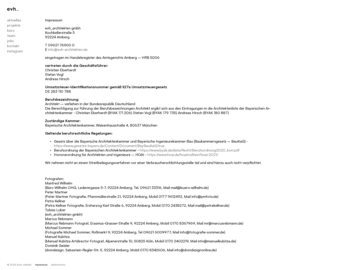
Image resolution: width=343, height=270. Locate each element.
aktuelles (14, 20)
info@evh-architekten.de (68, 49)
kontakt (13, 46)
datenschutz (58, 264)
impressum (41, 264)
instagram (15, 51)
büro (11, 30)
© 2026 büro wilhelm (19, 264)
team (11, 35)
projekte (13, 25)
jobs (10, 40)
